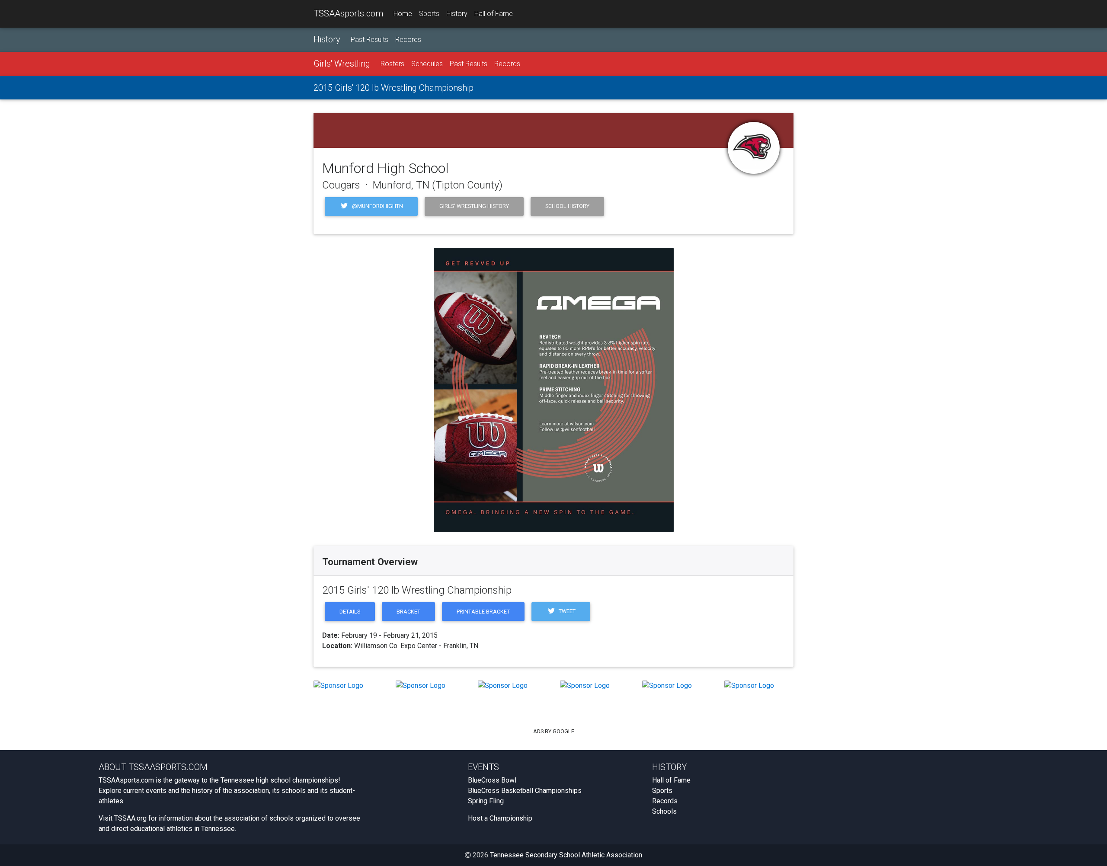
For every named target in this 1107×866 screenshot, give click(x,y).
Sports (429, 14)
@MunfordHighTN (377, 206)
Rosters (392, 64)
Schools (664, 811)
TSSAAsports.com (348, 13)
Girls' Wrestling (342, 63)
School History (567, 206)
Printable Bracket (483, 611)
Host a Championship (500, 818)
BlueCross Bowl (492, 780)
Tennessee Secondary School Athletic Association (566, 855)
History (456, 14)
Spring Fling (486, 801)
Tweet (566, 611)
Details (349, 611)
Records (408, 39)
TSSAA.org (130, 818)
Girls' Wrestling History (474, 206)
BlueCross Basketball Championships (525, 790)
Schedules (427, 64)
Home (403, 14)
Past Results (369, 39)
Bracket (408, 611)
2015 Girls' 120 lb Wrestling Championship (394, 88)
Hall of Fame (493, 14)
